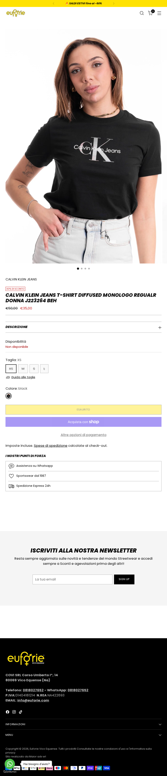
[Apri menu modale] (159, 13)
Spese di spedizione (50, 445)
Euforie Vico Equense (43, 749)
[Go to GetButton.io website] (9, 771)
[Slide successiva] (158, 517)
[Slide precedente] (148, 517)
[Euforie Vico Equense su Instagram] (14, 713)
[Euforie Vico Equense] (15, 13)
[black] (8, 396)
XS (11, 368)
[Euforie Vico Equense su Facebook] (7, 713)
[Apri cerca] (142, 13)
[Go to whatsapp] (10, 764)
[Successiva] (113, 3)
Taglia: (13, 360)
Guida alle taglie (23, 377)
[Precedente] (53, 3)
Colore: (16, 388)
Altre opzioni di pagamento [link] (84, 434)
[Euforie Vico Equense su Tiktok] (21, 713)
